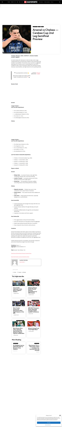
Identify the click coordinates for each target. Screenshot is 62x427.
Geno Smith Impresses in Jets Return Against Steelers (17, 289)
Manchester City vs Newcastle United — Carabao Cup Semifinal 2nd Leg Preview (34, 348)
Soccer (39, 26)
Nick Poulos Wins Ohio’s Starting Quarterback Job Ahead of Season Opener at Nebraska (18, 331)
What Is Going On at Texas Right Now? (33, 329)
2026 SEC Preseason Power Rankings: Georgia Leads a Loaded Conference (33, 310)
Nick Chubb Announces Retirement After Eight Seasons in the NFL (18, 310)
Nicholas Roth (31, 313)
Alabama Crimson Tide (35, 300)
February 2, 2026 (38, 73)
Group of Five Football (20, 320)
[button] (60, 415)
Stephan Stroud (16, 293)
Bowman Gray (16, 343)
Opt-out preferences (48, 424)
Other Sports (35, 26)
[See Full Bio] (24, 261)
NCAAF (38, 320)
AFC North (22, 300)
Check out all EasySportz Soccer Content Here (21, 253)
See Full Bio (22, 261)
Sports (42, 26)
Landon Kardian (31, 331)
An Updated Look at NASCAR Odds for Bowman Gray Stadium (18, 347)
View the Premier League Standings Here (20, 256)
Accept (48, 422)
